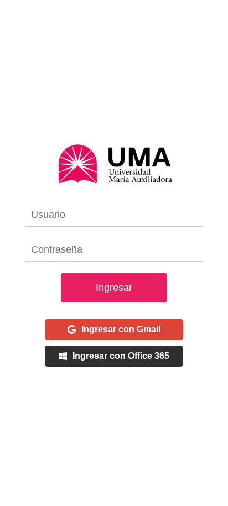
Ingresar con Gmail (120, 329)
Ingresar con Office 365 (120, 356)
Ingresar (114, 287)
